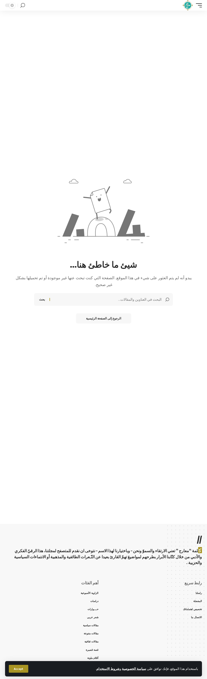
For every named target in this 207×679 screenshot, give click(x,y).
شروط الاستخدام (108, 669)
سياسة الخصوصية (134, 669)
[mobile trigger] (197, 5)
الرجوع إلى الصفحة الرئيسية (103, 318)
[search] (22, 5)
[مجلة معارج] (187, 5)
